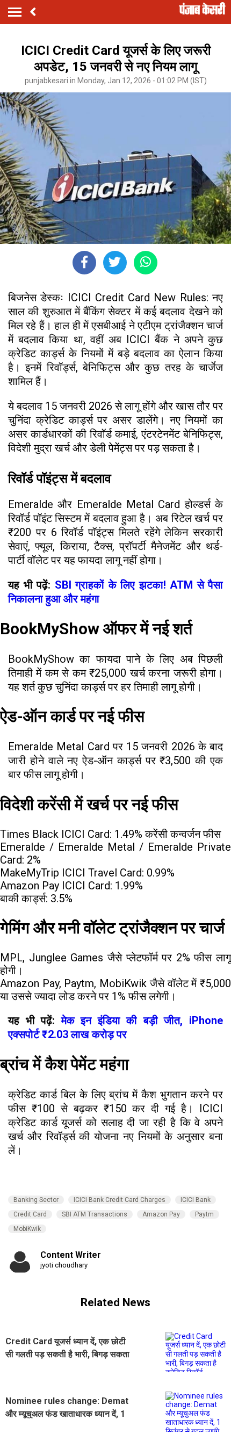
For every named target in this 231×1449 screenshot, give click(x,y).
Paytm (204, 1214)
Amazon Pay (161, 1214)
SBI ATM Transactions (94, 1214)
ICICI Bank (196, 1200)
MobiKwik (27, 1229)
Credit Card (30, 1214)
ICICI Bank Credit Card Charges (119, 1200)
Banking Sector (36, 1200)
